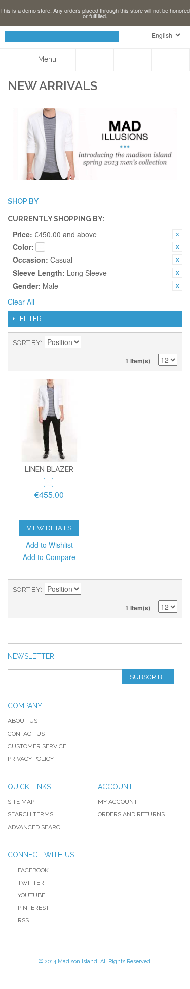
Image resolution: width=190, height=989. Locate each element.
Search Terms (30, 814)
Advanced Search (36, 827)
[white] (48, 482)
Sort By (27, 343)
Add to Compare (49, 557)
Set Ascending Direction (90, 343)
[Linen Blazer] (49, 420)
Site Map (21, 801)
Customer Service (37, 746)
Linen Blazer (49, 469)
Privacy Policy (31, 758)
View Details (49, 528)
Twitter (31, 882)
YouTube (31, 895)
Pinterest (33, 907)
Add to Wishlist (49, 545)
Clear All (21, 301)
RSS (23, 920)
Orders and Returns (131, 814)
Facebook (33, 870)
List (169, 343)
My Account (117, 801)
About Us (22, 720)
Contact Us (26, 733)
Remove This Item (177, 234)
